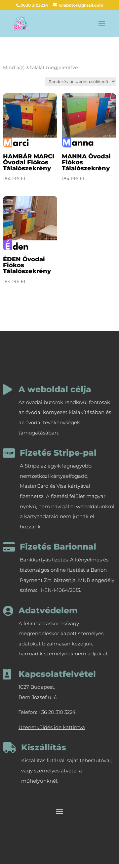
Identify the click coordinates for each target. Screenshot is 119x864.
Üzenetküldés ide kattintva (52, 727)
